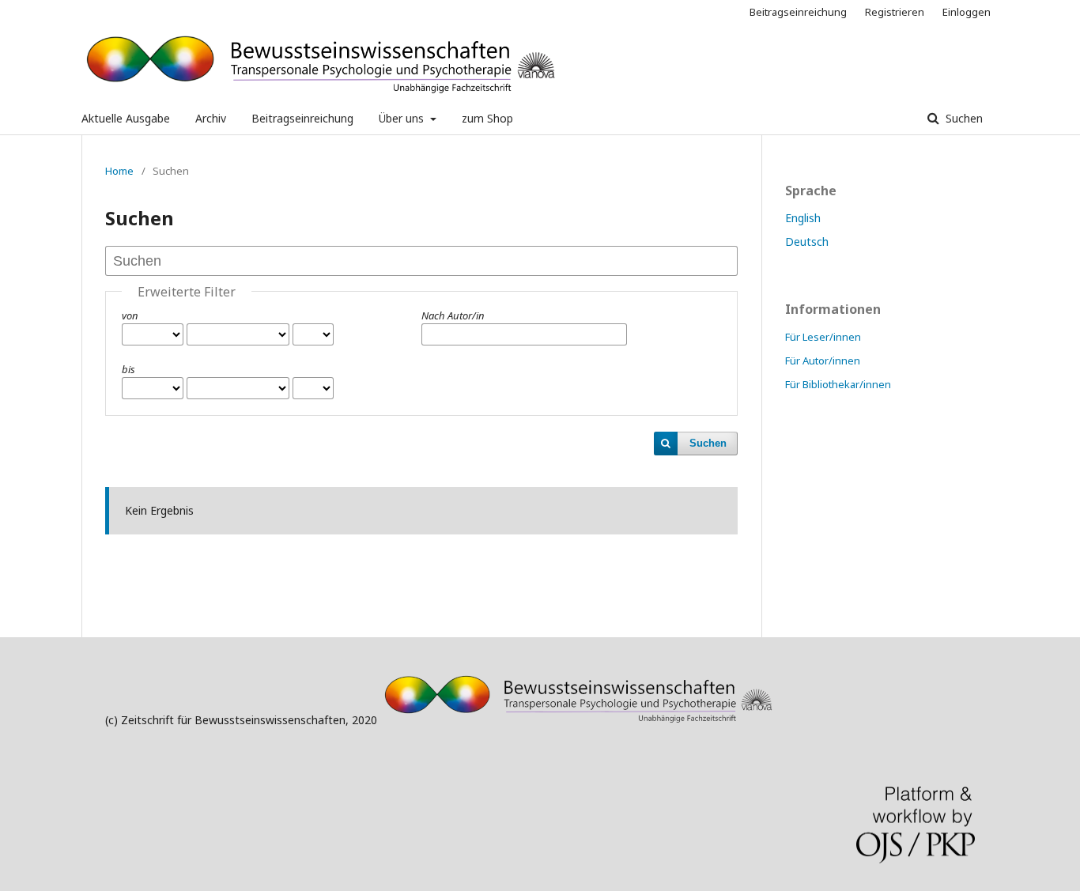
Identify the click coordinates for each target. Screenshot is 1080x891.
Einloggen (966, 12)
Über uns (403, 118)
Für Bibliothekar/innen (838, 384)
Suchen (962, 118)
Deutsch (807, 241)
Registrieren (894, 12)
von (130, 315)
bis (128, 369)
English (803, 217)
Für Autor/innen (822, 360)
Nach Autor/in (453, 315)
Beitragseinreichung (302, 118)
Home (119, 171)
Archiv (210, 118)
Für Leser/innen (823, 337)
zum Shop (487, 118)
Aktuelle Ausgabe (125, 118)
